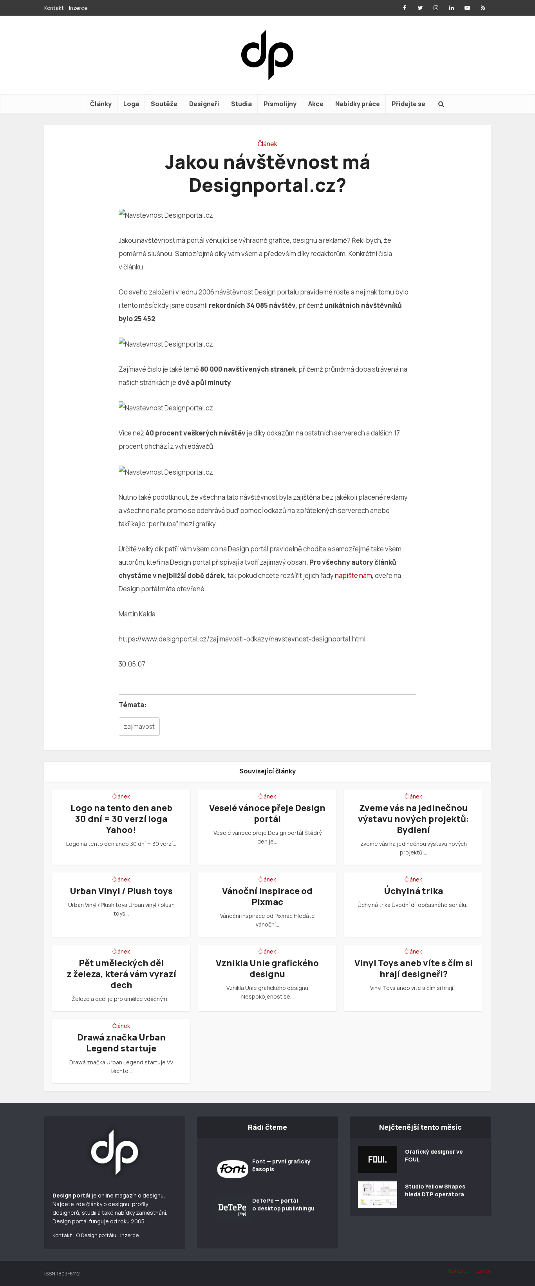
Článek (267, 143)
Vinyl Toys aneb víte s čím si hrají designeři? (413, 968)
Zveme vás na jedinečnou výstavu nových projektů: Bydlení (413, 819)
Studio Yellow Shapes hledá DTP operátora (435, 1190)
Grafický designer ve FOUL (434, 1155)
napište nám (353, 575)
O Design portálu (96, 1235)
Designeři (204, 103)
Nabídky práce (357, 103)
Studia (241, 103)
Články (101, 103)
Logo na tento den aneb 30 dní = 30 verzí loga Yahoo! (121, 819)
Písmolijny (280, 103)
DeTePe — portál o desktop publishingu (283, 1204)
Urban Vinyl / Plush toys (121, 891)
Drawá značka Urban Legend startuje (121, 1042)
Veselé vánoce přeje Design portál (267, 813)
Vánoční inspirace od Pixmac (267, 896)
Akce (316, 103)
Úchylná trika (413, 891)
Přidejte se (408, 103)
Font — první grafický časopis (281, 1165)
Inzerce (78, 7)
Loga (131, 103)
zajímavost (139, 726)
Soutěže (164, 103)
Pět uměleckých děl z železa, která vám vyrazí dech (121, 974)
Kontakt (54, 7)
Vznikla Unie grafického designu (267, 968)
